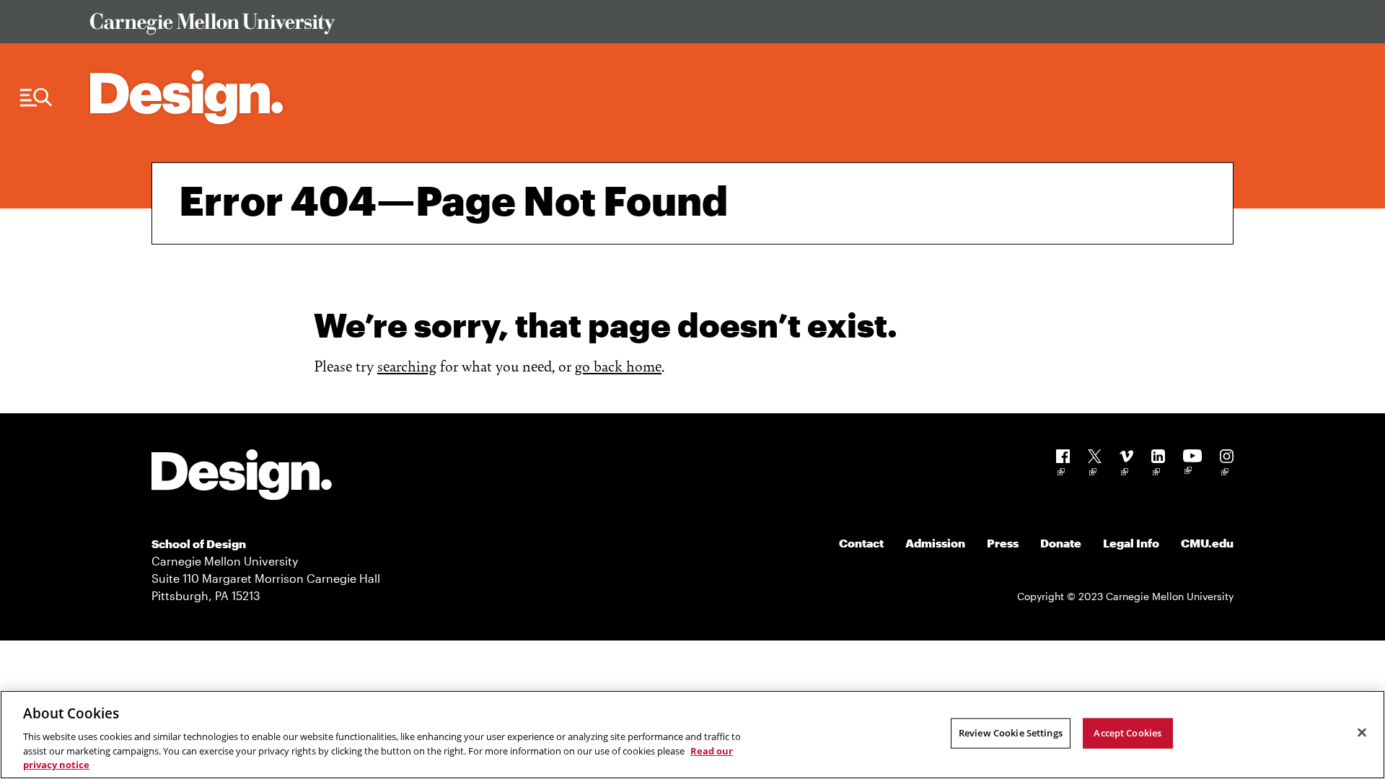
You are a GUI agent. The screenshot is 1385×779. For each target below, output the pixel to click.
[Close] (1362, 733)
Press (1003, 543)
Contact (861, 543)
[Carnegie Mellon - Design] (241, 477)
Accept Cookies (1127, 732)
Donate (1060, 543)
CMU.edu (1207, 543)
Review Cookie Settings (1011, 732)
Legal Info (1131, 543)
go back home (618, 365)
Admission (935, 543)
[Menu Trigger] (36, 98)
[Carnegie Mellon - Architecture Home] (186, 97)
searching (406, 365)
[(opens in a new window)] (1063, 464)
